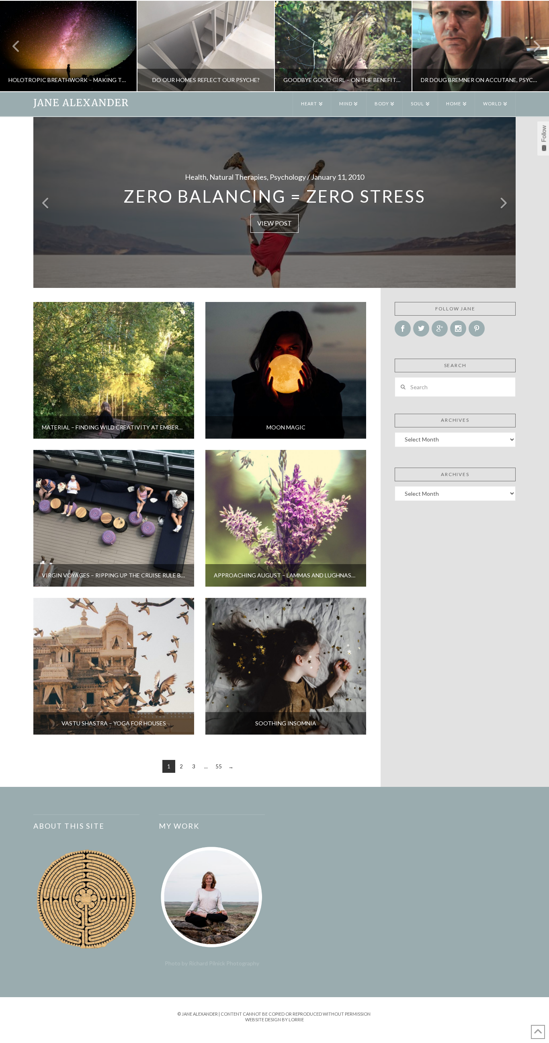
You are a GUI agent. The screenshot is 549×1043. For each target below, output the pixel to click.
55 (218, 766)
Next (532, 46)
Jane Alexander (81, 103)
